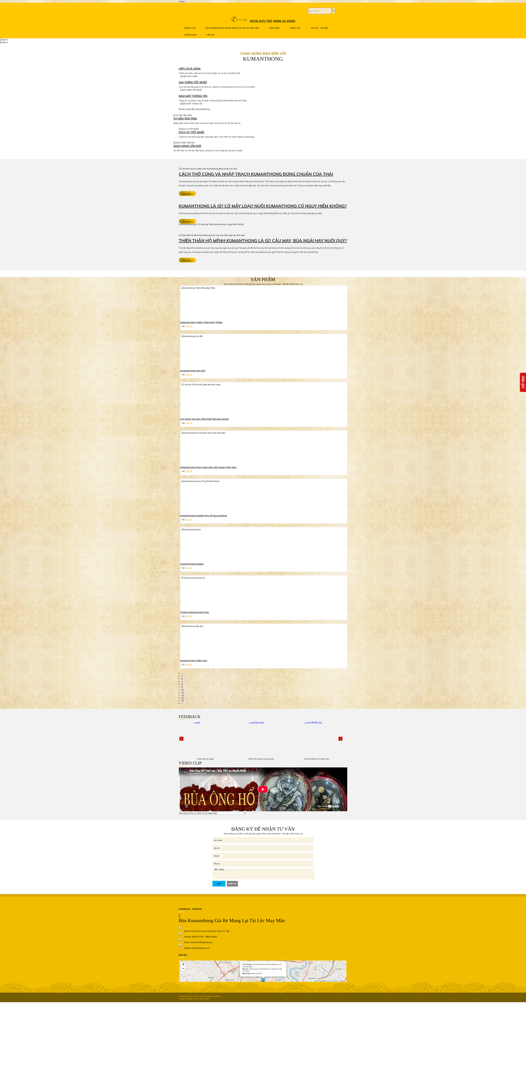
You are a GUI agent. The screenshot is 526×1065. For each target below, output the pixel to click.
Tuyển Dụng (190, 35)
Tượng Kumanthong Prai (194, 612)
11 (182, 692)
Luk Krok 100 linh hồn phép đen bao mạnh (204, 419)
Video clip (295, 28)
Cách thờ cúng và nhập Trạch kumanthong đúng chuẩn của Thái (256, 174)
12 (182, 695)
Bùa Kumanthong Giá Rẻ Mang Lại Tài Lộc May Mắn (232, 28)
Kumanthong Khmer (192, 564)
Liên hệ (210, 35)
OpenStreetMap (332, 981)
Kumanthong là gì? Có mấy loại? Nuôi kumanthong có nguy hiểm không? (263, 206)
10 (182, 689)
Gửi (219, 884)
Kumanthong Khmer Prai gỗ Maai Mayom (203, 516)
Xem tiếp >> (187, 194)
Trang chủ (189, 28)
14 (182, 700)
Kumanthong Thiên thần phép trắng (201, 322)
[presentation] (181, 739)
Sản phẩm (274, 28)
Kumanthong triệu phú (193, 660)
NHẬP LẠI (232, 884)
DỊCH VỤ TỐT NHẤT (191, 132)
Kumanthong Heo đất (192, 371)
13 (182, 698)
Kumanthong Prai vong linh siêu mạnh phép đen (208, 467)
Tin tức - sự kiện (319, 28)
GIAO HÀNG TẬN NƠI (187, 146)
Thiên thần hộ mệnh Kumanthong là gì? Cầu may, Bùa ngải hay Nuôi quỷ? (263, 240)
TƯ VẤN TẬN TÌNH (185, 118)
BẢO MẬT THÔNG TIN (193, 96)
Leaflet (315, 981)
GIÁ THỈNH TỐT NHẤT (193, 82)
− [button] (183, 968)
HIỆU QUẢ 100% (190, 68)
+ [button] (183, 964)
